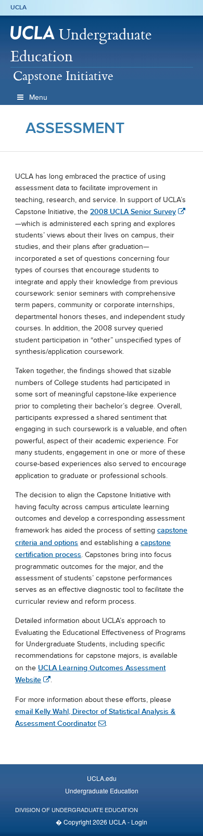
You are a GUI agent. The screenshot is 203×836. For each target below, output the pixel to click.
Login (139, 821)
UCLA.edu (102, 778)
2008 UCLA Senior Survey (133, 211)
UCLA (18, 7)
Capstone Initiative (63, 75)
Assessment (75, 128)
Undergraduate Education (81, 45)
